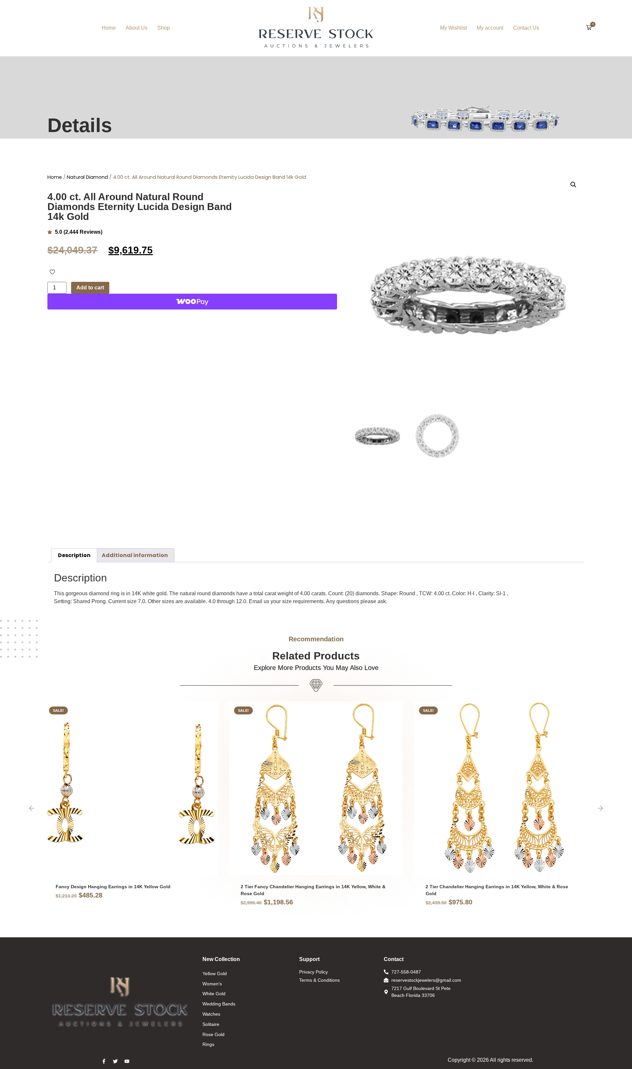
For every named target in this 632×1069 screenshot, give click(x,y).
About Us (136, 28)
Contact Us (526, 28)
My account (490, 28)
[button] (589, 28)
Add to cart (90, 287)
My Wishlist (453, 28)
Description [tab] (74, 555)
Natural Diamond (87, 177)
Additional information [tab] (135, 555)
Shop (163, 28)
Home (109, 28)
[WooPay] (192, 301)
